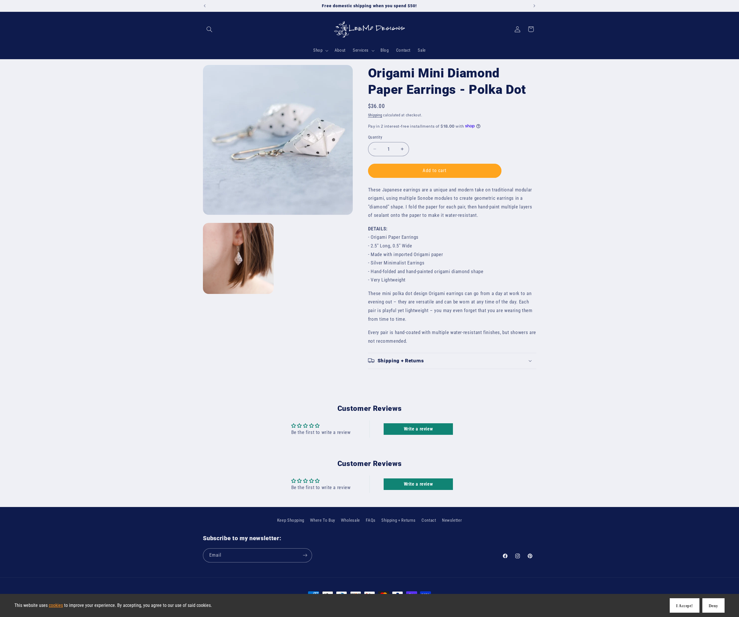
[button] (209, 29)
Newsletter (452, 520)
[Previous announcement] (204, 6)
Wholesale (350, 520)
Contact (428, 520)
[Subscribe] (304, 555)
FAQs (371, 520)
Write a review (418, 429)
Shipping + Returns (398, 520)
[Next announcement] (534, 6)
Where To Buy (322, 520)
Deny (713, 606)
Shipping (375, 115)
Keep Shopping (290, 520)
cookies (56, 605)
